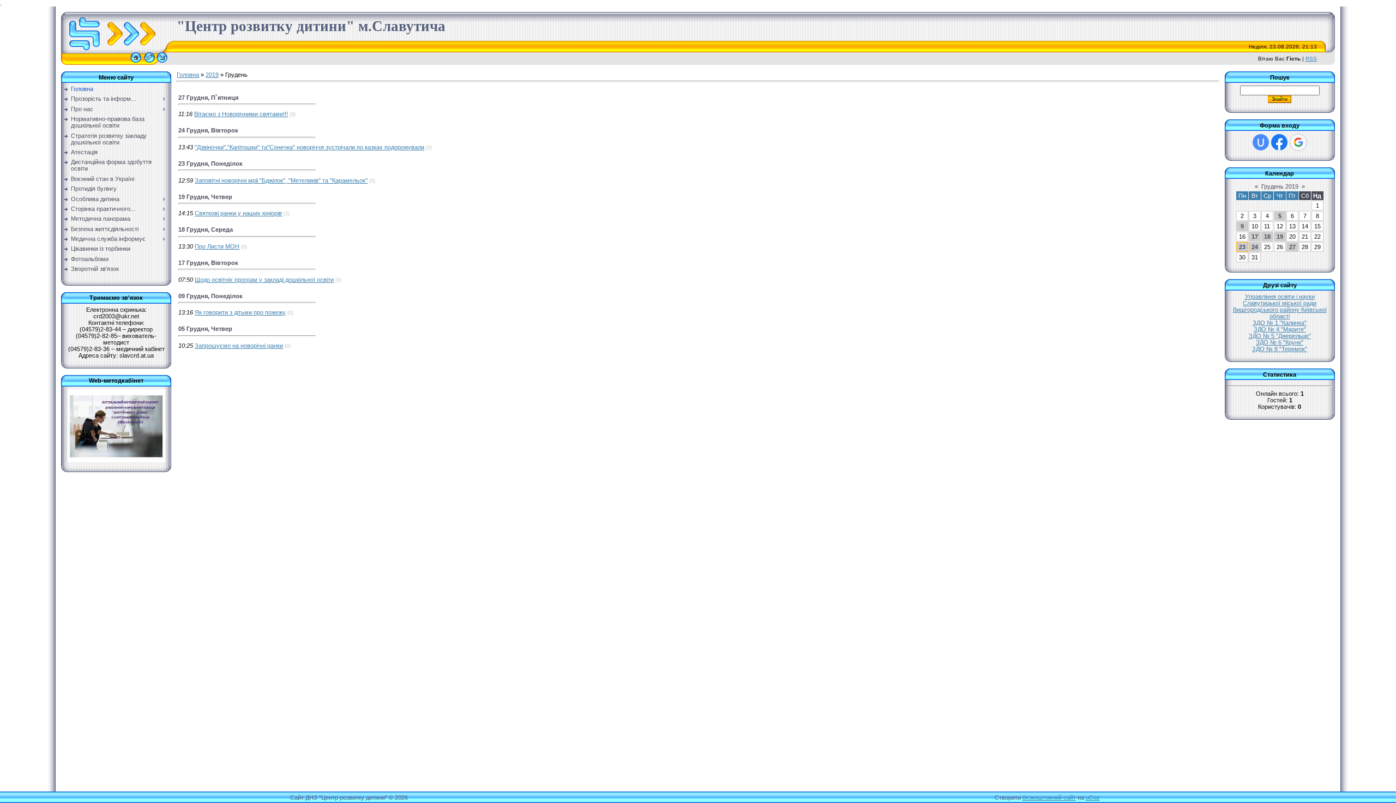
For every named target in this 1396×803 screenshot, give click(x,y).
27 (1292, 247)
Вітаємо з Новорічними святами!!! (241, 114)
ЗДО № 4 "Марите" (1280, 329)
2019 (212, 74)
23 (1242, 247)
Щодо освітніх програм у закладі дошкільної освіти (264, 279)
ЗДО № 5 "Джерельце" (1280, 336)
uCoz (1093, 797)
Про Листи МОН (217, 246)
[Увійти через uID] (1261, 142)
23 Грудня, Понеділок (210, 163)
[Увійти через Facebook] (1279, 142)
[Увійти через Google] (1298, 142)
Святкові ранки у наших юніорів (238, 213)
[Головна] (135, 62)
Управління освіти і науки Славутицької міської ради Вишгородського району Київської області (1280, 306)
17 (1254, 236)
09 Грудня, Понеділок (210, 296)
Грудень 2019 (1279, 186)
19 (1280, 236)
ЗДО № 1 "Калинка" (1280, 322)
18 (1267, 236)
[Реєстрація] (149, 62)
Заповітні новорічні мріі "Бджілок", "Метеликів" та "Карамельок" (281, 180)
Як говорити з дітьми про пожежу (240, 312)
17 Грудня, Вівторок (208, 262)
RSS (1311, 59)
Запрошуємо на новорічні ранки (239, 345)
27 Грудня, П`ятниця (208, 97)
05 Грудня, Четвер (205, 328)
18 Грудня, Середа (205, 229)
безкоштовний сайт (1049, 797)
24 (1254, 247)
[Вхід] (162, 62)
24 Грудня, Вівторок (208, 130)
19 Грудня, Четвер (205, 197)
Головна (188, 74)
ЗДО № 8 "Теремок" (1279, 349)
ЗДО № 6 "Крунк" (1279, 342)
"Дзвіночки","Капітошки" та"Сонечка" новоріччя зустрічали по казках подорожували (309, 147)
